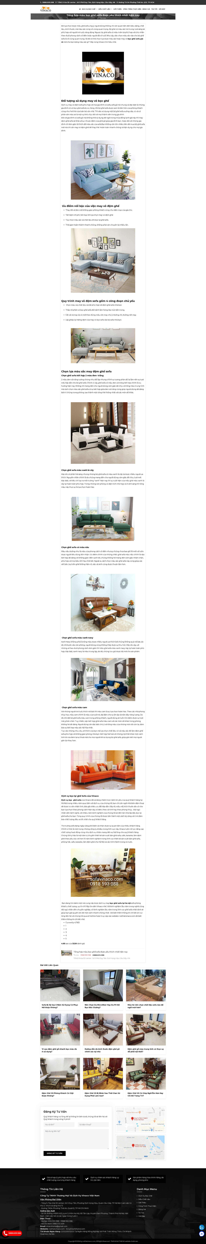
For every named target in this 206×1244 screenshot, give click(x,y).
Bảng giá (146, 9)
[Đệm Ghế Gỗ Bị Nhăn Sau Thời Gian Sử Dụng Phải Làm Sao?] (103, 1074)
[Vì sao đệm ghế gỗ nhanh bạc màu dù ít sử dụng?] (60, 1029)
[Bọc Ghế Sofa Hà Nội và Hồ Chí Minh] (45, 9)
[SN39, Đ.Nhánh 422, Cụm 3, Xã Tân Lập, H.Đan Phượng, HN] (140, 1147)
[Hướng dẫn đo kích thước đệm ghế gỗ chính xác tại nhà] (103, 1029)
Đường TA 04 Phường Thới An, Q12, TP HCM (136, 2)
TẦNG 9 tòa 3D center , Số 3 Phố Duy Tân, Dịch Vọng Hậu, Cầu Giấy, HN (86, 2)
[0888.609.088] (201, 1227)
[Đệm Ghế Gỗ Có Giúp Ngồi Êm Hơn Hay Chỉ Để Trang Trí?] (146, 1074)
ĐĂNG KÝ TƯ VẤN (54, 1153)
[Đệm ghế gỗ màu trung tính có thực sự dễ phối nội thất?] (146, 1029)
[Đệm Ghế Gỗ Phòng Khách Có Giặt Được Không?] (60, 1074)
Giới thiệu (117, 9)
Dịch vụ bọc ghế (89, 9)
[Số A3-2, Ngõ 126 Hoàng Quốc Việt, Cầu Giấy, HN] (140, 1119)
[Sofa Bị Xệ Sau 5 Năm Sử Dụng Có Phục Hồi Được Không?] (60, 985)
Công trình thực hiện (132, 9)
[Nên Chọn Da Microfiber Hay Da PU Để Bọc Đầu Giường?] (103, 985)
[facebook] (201, 1233)
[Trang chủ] (80, 9)
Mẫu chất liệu (104, 9)
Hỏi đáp (162, 9)
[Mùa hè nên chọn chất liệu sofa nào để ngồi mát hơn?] (146, 985)
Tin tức (154, 9)
